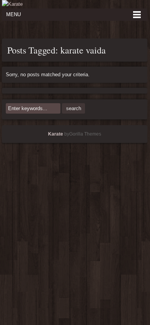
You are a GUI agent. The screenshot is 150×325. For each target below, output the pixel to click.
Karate (55, 134)
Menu (13, 14)
